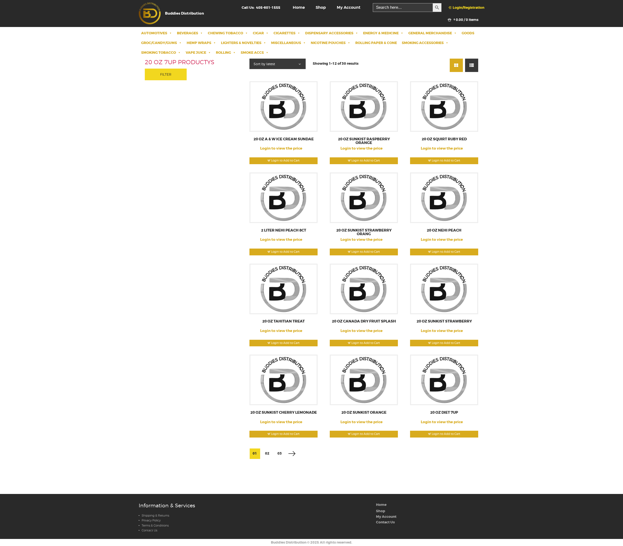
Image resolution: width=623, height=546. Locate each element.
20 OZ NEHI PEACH (444, 230)
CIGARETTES (284, 33)
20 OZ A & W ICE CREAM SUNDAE (284, 139)
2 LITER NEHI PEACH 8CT (283, 230)
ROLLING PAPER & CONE (376, 43)
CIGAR (258, 33)
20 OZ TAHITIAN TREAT (283, 321)
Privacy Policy (151, 520)
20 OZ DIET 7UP (444, 412)
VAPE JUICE (196, 52)
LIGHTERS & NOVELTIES (241, 43)
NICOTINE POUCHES (328, 43)
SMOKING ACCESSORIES (423, 43)
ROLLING (223, 52)
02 (267, 453)
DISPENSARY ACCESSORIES (329, 33)
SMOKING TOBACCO (158, 52)
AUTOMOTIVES (154, 33)
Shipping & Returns (155, 515)
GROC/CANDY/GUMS (159, 43)
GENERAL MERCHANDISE (430, 33)
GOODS (468, 33)
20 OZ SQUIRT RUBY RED (444, 139)
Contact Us (149, 530)
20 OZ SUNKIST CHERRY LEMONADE (283, 412)
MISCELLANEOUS (286, 43)
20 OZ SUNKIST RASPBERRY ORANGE (364, 141)
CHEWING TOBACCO (225, 33)
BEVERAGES (187, 33)
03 (279, 453)
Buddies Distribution (288, 542)
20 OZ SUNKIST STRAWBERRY (444, 321)
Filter (165, 74)
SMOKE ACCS (252, 52)
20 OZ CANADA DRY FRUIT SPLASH (364, 321)
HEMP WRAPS (199, 43)
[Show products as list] (471, 65)
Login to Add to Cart (285, 160)
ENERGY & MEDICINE (381, 33)
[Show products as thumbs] (456, 65)
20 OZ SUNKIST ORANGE (363, 412)
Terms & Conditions (155, 525)
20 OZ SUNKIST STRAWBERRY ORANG (364, 232)
